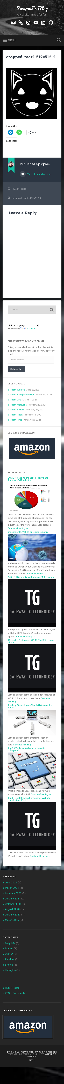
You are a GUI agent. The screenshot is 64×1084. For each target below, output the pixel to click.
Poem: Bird (15, 399)
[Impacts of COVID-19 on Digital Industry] (32, 560)
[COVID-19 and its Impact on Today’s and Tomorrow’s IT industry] (32, 511)
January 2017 (13, 914)
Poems (9, 948)
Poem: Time (16, 419)
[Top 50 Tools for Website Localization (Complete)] (32, 787)
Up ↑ (32, 1060)
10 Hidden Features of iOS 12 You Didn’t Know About (31, 641)
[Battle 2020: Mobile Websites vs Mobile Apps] (32, 626)
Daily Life (10, 943)
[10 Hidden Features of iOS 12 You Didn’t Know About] (32, 691)
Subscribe (16, 369)
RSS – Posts (12, 987)
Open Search (58, 40)
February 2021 (13, 893)
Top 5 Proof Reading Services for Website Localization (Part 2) (29, 799)
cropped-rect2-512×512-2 (30, 57)
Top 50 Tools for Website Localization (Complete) (27, 749)
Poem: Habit (16, 414)
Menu (12, 40)
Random (10, 959)
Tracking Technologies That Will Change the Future (30, 706)
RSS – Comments (15, 993)
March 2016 (12, 920)
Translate (31, 328)
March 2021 (12, 887)
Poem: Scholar (17, 409)
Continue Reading (18, 528)
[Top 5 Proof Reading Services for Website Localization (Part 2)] (32, 849)
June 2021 (11, 882)
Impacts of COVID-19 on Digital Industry (28, 532)
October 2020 (13, 904)
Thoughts (10, 970)
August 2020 (12, 909)
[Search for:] (32, 309)
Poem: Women (17, 389)
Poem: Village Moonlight (22, 394)
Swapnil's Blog (32, 8)
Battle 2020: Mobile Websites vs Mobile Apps (31, 577)
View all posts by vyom (39, 174)
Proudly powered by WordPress (31, 1052)
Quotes (9, 953)
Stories (9, 964)
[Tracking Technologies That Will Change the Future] (32, 734)
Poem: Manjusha (18, 404)
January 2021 (13, 898)
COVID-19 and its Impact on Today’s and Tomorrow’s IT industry (28, 478)
